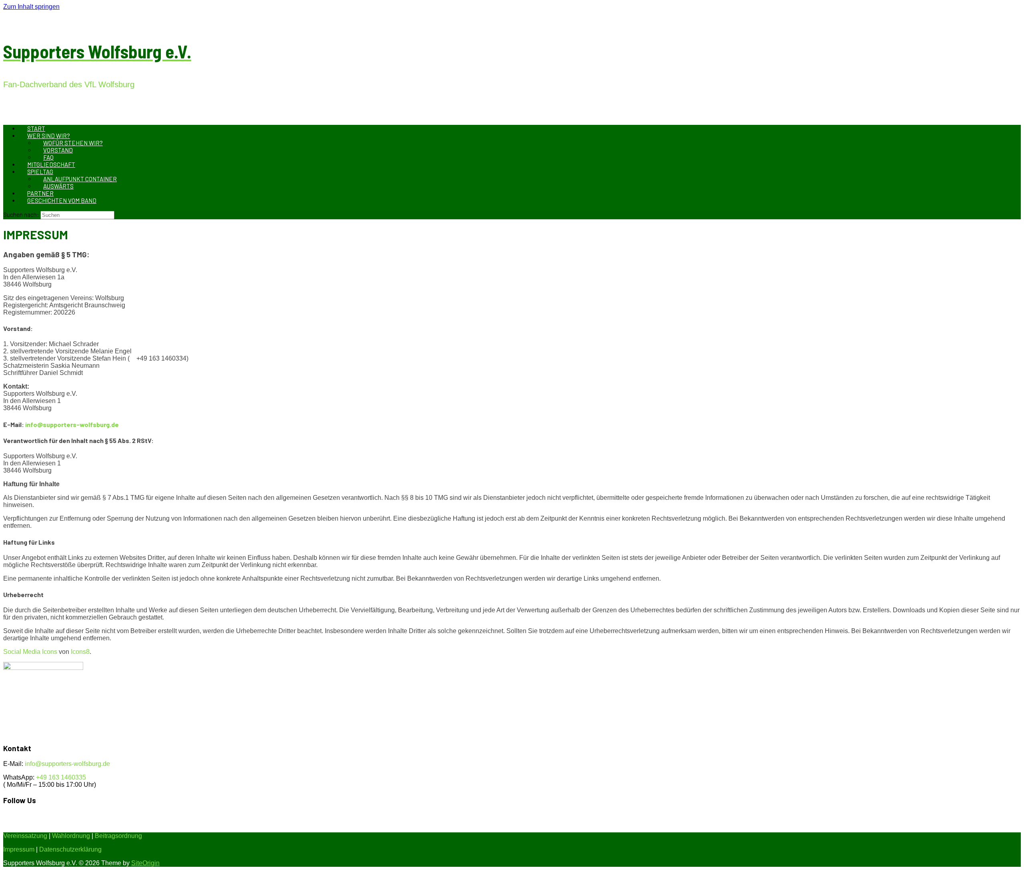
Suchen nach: (21, 214)
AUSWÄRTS (58, 186)
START (36, 128)
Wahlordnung (71, 835)
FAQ (48, 157)
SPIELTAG (40, 171)
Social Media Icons (30, 651)
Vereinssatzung (25, 835)
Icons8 (80, 651)
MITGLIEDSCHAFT (51, 164)
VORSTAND (58, 150)
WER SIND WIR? (48, 135)
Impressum (18, 849)
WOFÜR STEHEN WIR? (73, 142)
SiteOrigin (145, 863)
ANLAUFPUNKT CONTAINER (80, 178)
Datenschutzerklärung (70, 849)
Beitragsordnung (118, 835)
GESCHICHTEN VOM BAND (61, 200)
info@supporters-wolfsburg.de (72, 424)
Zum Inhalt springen (31, 6)
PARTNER (40, 193)
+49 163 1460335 (61, 777)
